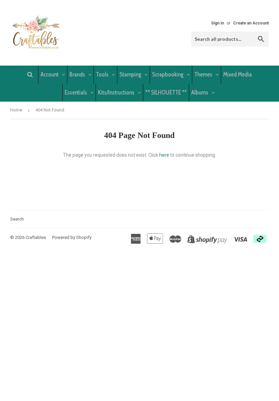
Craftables (36, 237)
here (164, 155)
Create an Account (251, 23)
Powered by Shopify (72, 237)
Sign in (217, 23)
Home (16, 109)
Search (17, 219)
